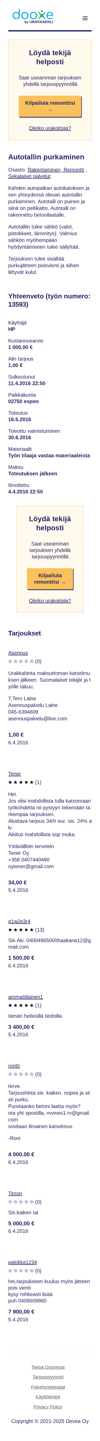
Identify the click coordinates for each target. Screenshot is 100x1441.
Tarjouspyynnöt (48, 1377)
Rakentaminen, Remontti (56, 170)
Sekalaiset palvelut (29, 176)
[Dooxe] (32, 23)
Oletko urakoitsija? (50, 128)
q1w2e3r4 (19, 921)
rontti (14, 1066)
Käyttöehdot (48, 1396)
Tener (14, 774)
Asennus (18, 653)
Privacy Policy (48, 1407)
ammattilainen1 (25, 997)
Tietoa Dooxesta (48, 1367)
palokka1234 (22, 1262)
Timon (15, 1193)
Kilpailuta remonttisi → (50, 106)
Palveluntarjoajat (48, 1387)
